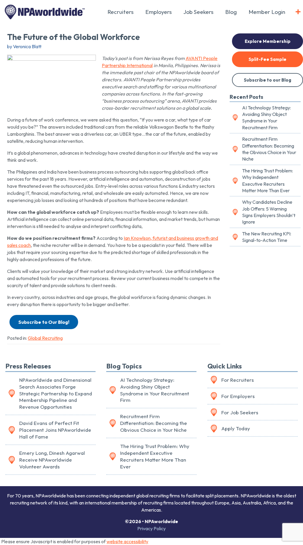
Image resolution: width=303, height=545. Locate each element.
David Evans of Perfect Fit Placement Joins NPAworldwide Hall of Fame (55, 430)
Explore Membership (268, 41)
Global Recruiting (45, 338)
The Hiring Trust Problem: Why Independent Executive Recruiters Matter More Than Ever (267, 180)
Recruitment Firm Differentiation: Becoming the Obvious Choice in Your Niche (269, 149)
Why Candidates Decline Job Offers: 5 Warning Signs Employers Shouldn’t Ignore (268, 212)
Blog (231, 11)
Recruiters (120, 11)
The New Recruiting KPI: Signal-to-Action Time (266, 237)
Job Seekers (198, 11)
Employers (158, 11)
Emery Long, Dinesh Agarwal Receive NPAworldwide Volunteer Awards (52, 460)
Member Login (267, 11)
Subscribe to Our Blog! (43, 322)
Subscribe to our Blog (267, 80)
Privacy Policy (151, 528)
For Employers (238, 396)
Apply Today (235, 428)
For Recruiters (237, 380)
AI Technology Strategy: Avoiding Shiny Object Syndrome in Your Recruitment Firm (266, 117)
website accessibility (127, 541)
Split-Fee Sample (267, 59)
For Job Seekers (239, 412)
